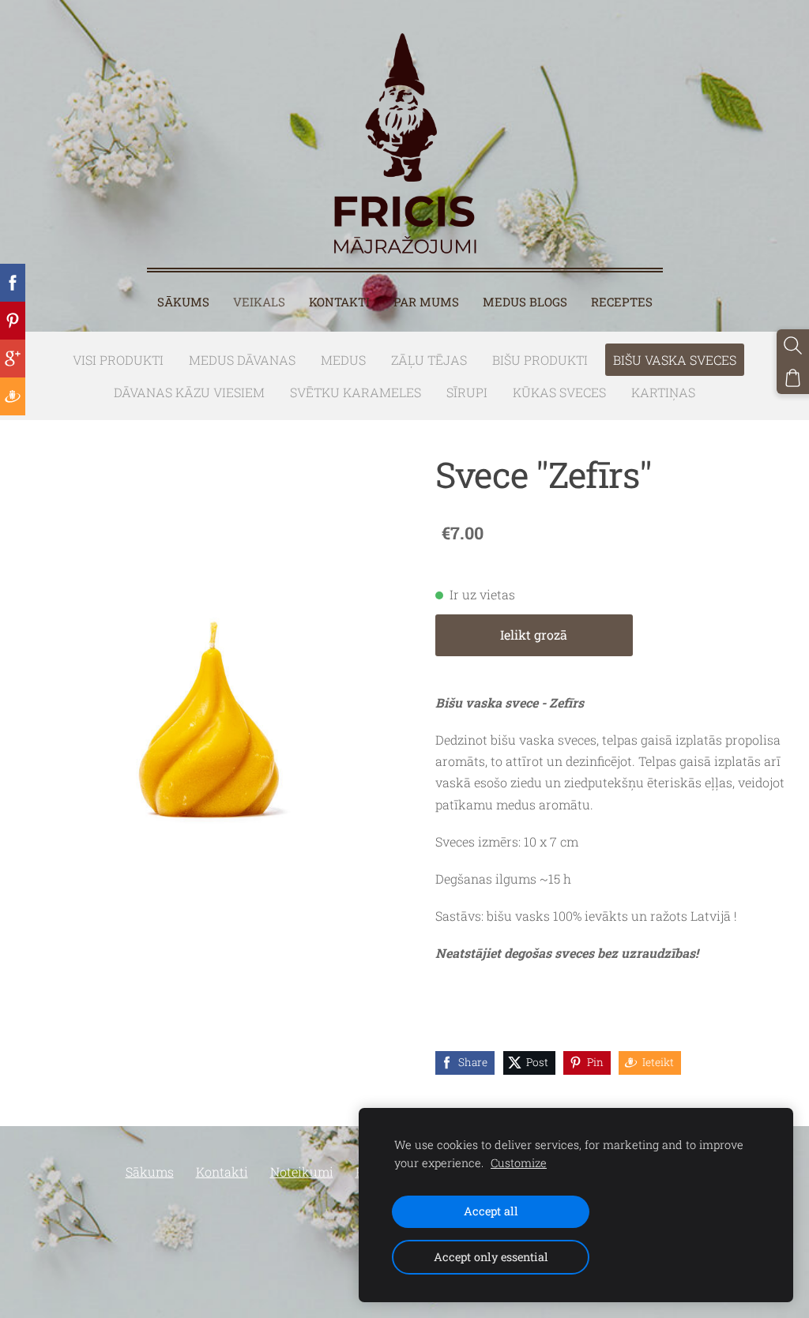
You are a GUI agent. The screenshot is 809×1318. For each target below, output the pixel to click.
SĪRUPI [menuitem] (466, 392)
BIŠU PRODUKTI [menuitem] (540, 359)
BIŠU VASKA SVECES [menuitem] (674, 359)
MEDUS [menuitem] (343, 359)
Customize (519, 1162)
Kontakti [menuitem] (339, 302)
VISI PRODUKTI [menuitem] (118, 359)
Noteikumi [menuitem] (301, 1171)
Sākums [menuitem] (183, 302)
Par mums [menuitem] (426, 302)
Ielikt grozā (533, 634)
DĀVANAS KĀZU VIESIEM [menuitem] (189, 392)
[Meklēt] (793, 345)
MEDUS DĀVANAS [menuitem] (242, 359)
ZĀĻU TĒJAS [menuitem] (429, 359)
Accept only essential (491, 1256)
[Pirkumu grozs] (793, 378)
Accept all (491, 1210)
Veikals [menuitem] (259, 302)
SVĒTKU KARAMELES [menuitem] (355, 392)
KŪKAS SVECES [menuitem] (559, 392)
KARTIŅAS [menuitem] (663, 392)
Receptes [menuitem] (622, 302)
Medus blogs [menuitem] (525, 302)
